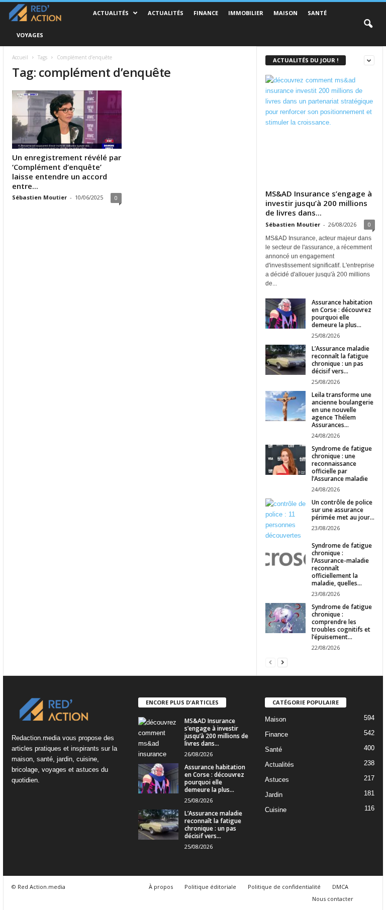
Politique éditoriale (210, 886)
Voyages (30, 35)
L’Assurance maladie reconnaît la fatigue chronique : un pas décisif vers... (340, 359)
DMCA (340, 886)
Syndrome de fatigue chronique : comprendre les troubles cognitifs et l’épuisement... (342, 621)
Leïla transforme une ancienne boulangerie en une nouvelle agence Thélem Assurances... (342, 409)
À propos (161, 886)
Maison (285, 13)
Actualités (111, 13)
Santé (317, 13)
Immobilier (245, 13)
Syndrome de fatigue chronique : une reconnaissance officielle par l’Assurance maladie (342, 463)
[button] (368, 24)
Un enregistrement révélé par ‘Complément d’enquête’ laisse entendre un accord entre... (66, 171)
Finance (206, 13)
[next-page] (282, 662)
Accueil (20, 57)
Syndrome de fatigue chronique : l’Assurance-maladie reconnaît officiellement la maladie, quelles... (342, 564)
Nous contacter (332, 898)
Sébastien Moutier (39, 197)
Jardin (273, 794)
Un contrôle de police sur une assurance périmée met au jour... (343, 510)
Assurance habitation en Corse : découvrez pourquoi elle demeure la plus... (342, 313)
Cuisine (275, 810)
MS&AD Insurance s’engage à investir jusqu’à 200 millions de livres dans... (318, 203)
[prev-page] (270, 662)
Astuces (277, 779)
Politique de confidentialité (284, 886)
